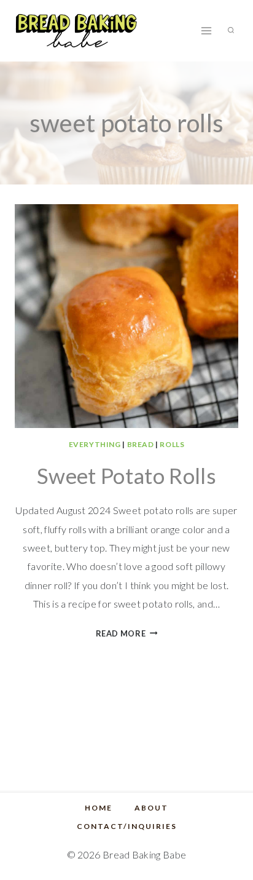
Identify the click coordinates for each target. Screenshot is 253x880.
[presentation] (126, 316)
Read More (127, 633)
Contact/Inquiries (127, 826)
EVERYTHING (95, 444)
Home (98, 807)
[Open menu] (206, 30)
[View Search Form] (231, 30)
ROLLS (172, 444)
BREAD (140, 444)
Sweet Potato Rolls (126, 475)
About (151, 807)
